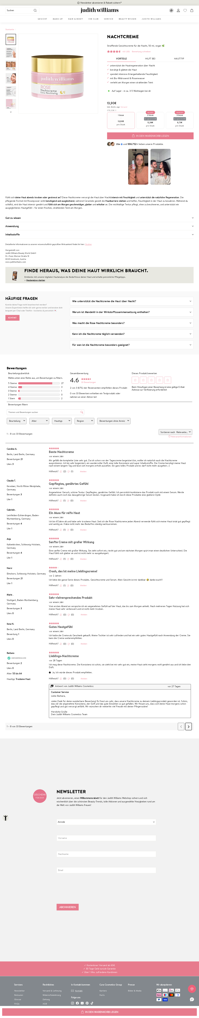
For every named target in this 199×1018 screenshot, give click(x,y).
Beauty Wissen (127, 19)
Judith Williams (151, 19)
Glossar (17, 999)
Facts (102, 995)
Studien (88, 244)
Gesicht (42, 19)
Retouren (18, 995)
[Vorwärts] (10, 111)
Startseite (9, 29)
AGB (45, 1003)
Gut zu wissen (13, 218)
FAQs (17, 1003)
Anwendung (12, 226)
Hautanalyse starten (35, 280)
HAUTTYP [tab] (179, 58)
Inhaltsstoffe (12, 234)
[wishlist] (185, 10)
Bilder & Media (134, 990)
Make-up (58, 19)
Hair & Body (75, 19)
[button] (192, 999)
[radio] (121, 120)
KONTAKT (12, 317)
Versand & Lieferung (52, 990)
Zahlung (46, 999)
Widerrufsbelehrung (52, 995)
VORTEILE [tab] (121, 58)
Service (108, 19)
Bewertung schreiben (141, 51)
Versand (123, 107)
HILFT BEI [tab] (150, 58)
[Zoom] (58, 73)
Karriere (103, 990)
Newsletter (19, 990)
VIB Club (93, 19)
